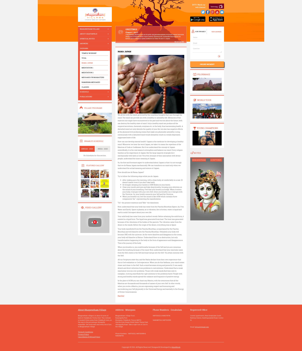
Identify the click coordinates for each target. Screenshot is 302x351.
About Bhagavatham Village (92, 309)
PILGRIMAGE (203, 74)
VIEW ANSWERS (216, 32)
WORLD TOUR (204, 100)
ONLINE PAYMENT (207, 64)
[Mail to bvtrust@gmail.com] (222, 12)
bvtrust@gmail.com (202, 327)
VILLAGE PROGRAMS (93, 108)
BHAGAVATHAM (199, 160)
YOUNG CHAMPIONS (207, 128)
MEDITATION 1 (87, 68)
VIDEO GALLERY (93, 207)
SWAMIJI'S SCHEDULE (93, 141)
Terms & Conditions (85, 332)
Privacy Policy (83, 334)
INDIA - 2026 (103, 149)
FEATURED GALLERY (95, 165)
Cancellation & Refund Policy (89, 337)
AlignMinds (175, 347)
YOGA (84, 58)
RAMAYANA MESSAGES (91, 82)
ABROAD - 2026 (87, 149)
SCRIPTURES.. (216, 160)
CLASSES (85, 87)
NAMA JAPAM (87, 63)
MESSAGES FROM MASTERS (93, 77)
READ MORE (179, 42)
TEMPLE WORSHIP (89, 53)
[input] (207, 50)
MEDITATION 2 (87, 72)
